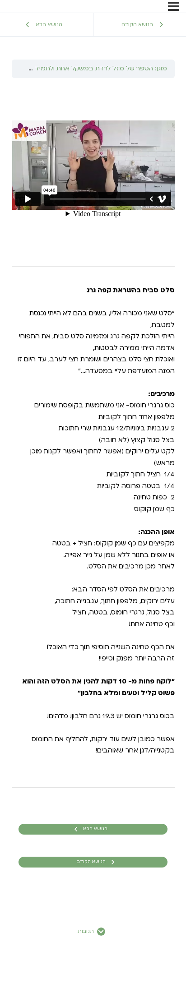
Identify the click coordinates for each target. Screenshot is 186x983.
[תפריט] (173, 6)
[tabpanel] (93, 433)
